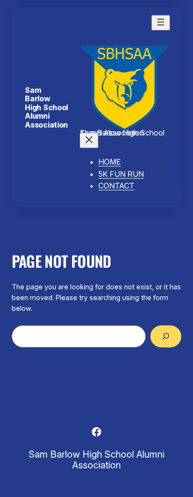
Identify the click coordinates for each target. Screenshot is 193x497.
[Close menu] (89, 140)
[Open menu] (160, 22)
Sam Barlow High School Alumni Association (46, 107)
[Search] (165, 336)
